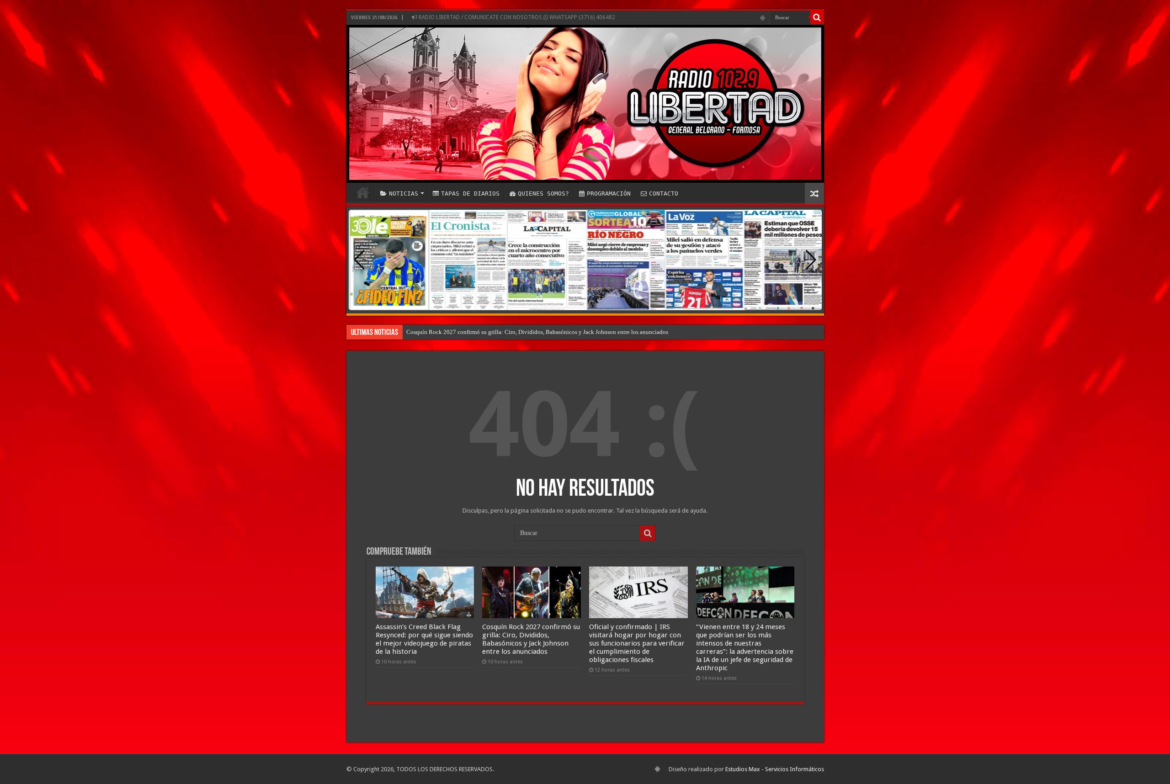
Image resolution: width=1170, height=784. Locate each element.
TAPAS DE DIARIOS (470, 193)
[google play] (762, 17)
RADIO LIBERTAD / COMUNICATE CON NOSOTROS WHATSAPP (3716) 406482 (516, 17)
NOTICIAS (403, 193)
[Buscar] (817, 17)
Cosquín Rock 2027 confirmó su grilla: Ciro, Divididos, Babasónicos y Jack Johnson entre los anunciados (537, 331)
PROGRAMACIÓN (609, 193)
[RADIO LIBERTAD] (585, 104)
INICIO (363, 192)
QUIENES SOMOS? (543, 193)
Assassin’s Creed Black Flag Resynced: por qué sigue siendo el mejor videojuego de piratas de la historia (424, 639)
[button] (811, 260)
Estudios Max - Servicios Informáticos (774, 769)
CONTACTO (663, 193)
